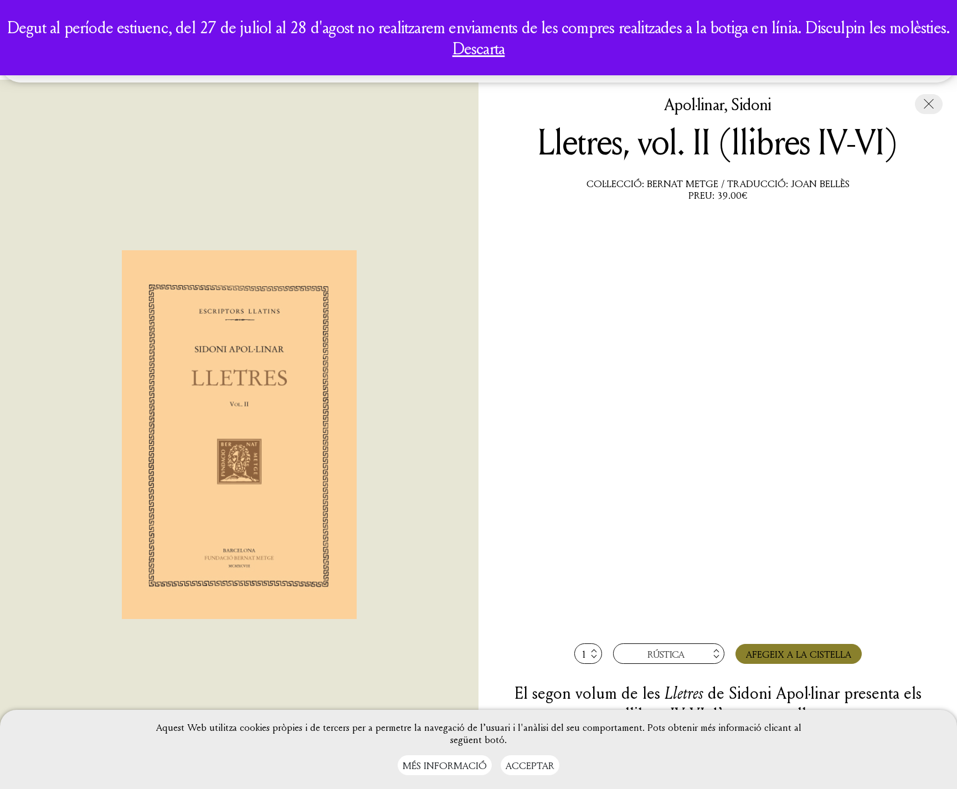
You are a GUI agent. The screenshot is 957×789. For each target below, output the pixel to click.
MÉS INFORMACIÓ (445, 765)
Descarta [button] (478, 48)
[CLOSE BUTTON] (929, 104)
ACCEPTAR (530, 765)
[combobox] (668, 653)
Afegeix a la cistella (798, 654)
